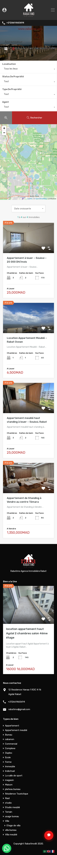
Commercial (11, 743)
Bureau (8, 734)
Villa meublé (11, 834)
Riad (7, 798)
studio (8, 802)
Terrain (8, 812)
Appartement (12, 725)
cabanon (9, 739)
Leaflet (29, 198)
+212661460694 (15, 23)
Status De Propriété (13, 76)
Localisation (9, 64)
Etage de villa (13, 825)
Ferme (8, 762)
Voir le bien (28, 247)
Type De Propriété (11, 89)
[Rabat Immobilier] (28, 16)
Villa (7, 821)
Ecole (8, 757)
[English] (49, 851)
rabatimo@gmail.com (19, 709)
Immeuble (10, 766)
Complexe (10, 748)
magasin (9, 780)
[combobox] (28, 69)
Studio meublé (12, 807)
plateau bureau (12, 789)
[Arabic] (45, 851)
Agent (5, 102)
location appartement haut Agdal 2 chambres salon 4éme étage (27, 633)
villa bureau (10, 830)
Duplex (8, 753)
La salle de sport (13, 775)
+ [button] (4, 128)
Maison (8, 784)
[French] (53, 851)
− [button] (4, 133)
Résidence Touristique (16, 793)
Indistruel (10, 771)
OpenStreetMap (41, 198)
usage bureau (12, 816)
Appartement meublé (16, 730)
